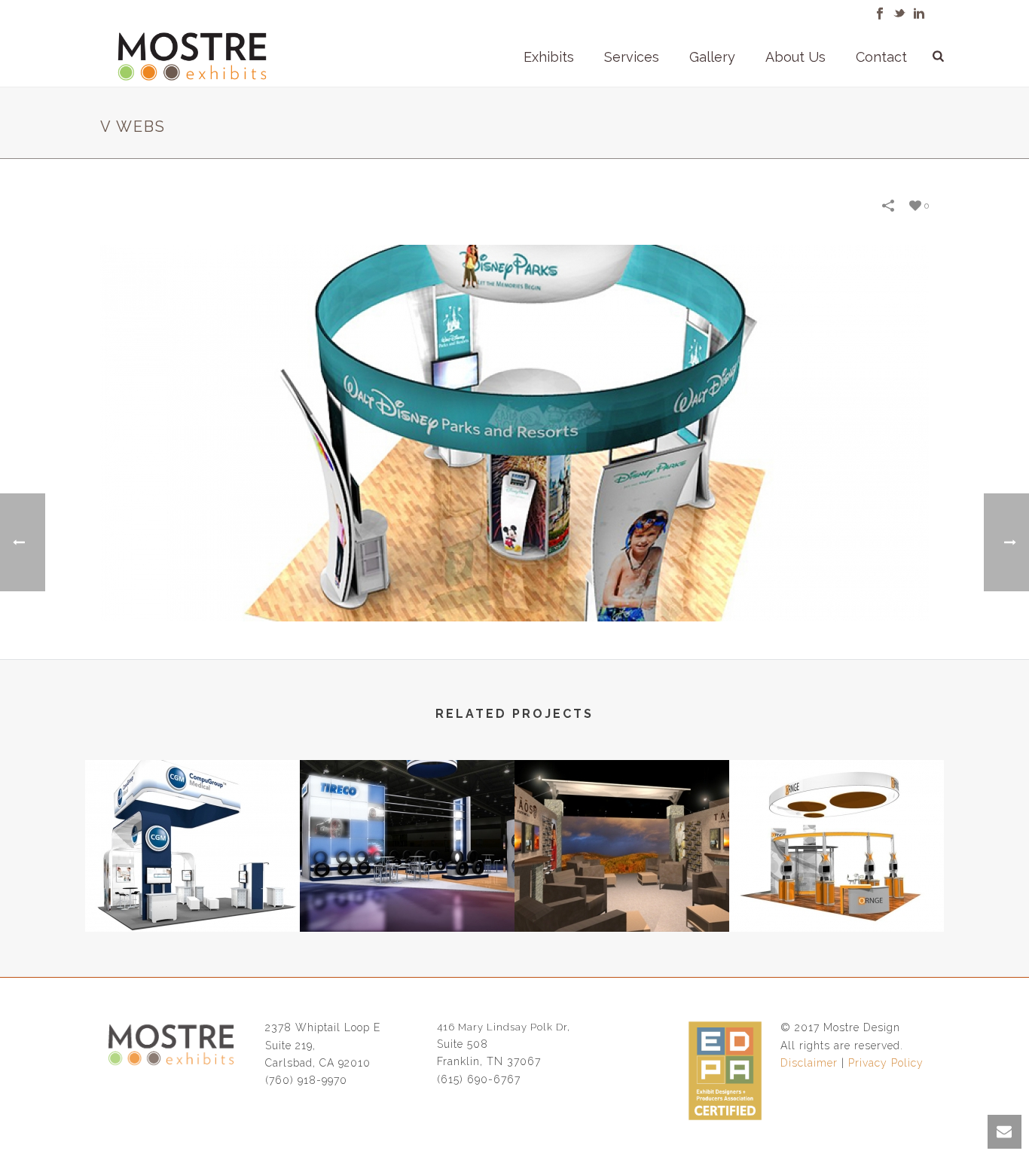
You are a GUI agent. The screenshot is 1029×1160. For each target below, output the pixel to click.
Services (631, 57)
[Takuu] (836, 820)
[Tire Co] (407, 820)
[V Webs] (514, 432)
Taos (622, 892)
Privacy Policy (886, 1063)
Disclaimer (809, 1063)
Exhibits (549, 57)
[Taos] (621, 820)
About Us (795, 57)
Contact (881, 57)
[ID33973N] (192, 820)
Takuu (836, 892)
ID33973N (192, 892)
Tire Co (407, 892)
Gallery (712, 57)
